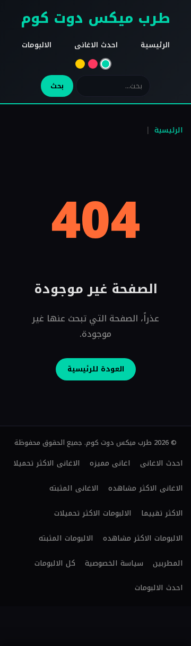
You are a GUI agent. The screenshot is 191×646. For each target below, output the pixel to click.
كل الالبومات (54, 563)
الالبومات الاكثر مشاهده (143, 538)
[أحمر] (93, 64)
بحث (57, 86)
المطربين (168, 563)
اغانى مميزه (110, 463)
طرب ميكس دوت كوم (95, 18)
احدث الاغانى (96, 45)
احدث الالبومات (159, 587)
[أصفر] (80, 64)
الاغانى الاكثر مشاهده (145, 488)
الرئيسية (155, 45)
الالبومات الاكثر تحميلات (93, 513)
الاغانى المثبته (74, 488)
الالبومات (36, 45)
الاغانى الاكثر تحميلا (46, 463)
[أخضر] (105, 64)
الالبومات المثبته (66, 538)
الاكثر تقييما (162, 513)
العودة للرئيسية (95, 369)
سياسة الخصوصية (114, 563)
